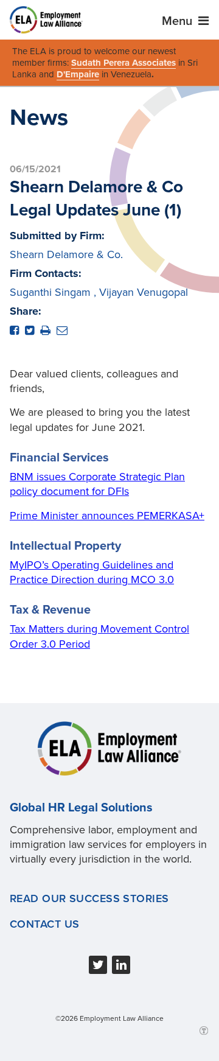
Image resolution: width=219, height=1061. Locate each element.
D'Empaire (78, 74)
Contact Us (44, 924)
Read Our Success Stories (89, 898)
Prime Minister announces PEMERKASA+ (107, 515)
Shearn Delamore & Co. (66, 254)
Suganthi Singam (50, 292)
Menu (178, 21)
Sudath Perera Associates (123, 62)
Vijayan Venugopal (143, 292)
